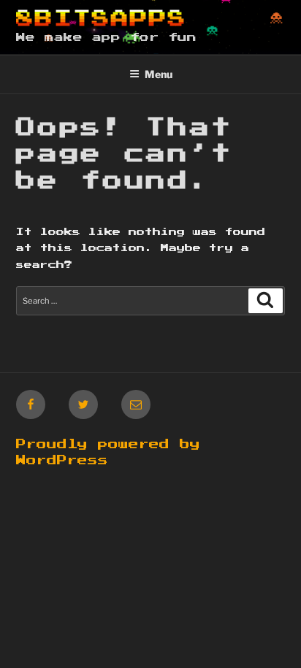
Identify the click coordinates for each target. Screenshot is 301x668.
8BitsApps (101, 19)
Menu (158, 74)
